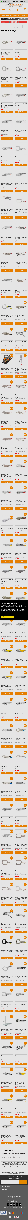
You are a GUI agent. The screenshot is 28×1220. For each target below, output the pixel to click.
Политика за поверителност (20, 602)
